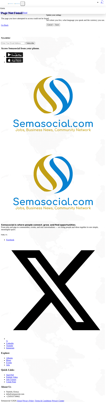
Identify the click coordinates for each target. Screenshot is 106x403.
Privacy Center (58, 401)
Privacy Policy (28, 401)
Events (9, 363)
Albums (9, 358)
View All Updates (7, 13)
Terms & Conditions (43, 401)
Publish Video (12, 377)
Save (57, 25)
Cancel (49, 25)
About (19, 401)
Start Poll (10, 375)
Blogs (8, 360)
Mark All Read (21, 13)
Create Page (11, 382)
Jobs (8, 365)
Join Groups (11, 379)
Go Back (4, 25)
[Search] (22, 3)
